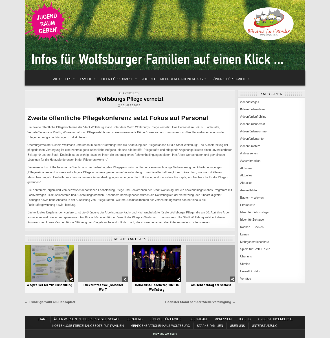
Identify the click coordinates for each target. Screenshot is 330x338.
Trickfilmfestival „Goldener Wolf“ (103, 287)
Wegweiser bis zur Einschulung (49, 285)
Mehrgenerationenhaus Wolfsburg (160, 325)
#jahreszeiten (248, 153)
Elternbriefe (247, 205)
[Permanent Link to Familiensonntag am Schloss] (210, 263)
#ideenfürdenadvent (253, 109)
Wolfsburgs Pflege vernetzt (130, 99)
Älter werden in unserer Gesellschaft (87, 319)
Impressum (223, 319)
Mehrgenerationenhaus (181, 79)
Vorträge (245, 278)
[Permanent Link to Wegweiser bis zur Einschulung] (49, 263)
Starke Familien (210, 325)
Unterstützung (264, 325)
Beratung (135, 319)
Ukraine (245, 264)
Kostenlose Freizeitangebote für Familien (88, 325)
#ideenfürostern (250, 146)
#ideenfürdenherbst (252, 124)
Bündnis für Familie (228, 79)
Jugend (148, 79)
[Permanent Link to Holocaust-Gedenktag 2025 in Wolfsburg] (156, 263)
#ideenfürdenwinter (252, 138)
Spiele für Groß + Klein (255, 249)
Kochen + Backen (252, 227)
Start (42, 319)
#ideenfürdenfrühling (253, 116)
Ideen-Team (198, 319)
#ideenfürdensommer (253, 131)
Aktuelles (62, 79)
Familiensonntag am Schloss (210, 285)
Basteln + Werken (252, 197)
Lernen (244, 234)
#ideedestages (249, 102)
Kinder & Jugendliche (275, 319)
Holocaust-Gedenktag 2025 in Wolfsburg (157, 287)
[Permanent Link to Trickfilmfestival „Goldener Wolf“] (103, 263)
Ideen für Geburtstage (254, 212)
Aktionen (246, 168)
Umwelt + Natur (250, 271)
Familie (86, 79)
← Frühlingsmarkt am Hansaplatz (50, 302)
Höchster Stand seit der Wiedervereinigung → (200, 302)
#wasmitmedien (250, 160)
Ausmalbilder (248, 190)
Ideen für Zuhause (117, 79)
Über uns (246, 256)
